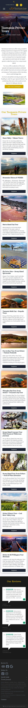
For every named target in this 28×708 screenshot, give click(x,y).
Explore (14, 153)
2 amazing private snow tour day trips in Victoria (13, 686)
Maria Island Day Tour (10, 224)
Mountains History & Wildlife (13, 178)
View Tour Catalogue (14, 86)
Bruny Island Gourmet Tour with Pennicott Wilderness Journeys (12, 434)
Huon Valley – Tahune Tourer (13, 138)
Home (2, 35)
